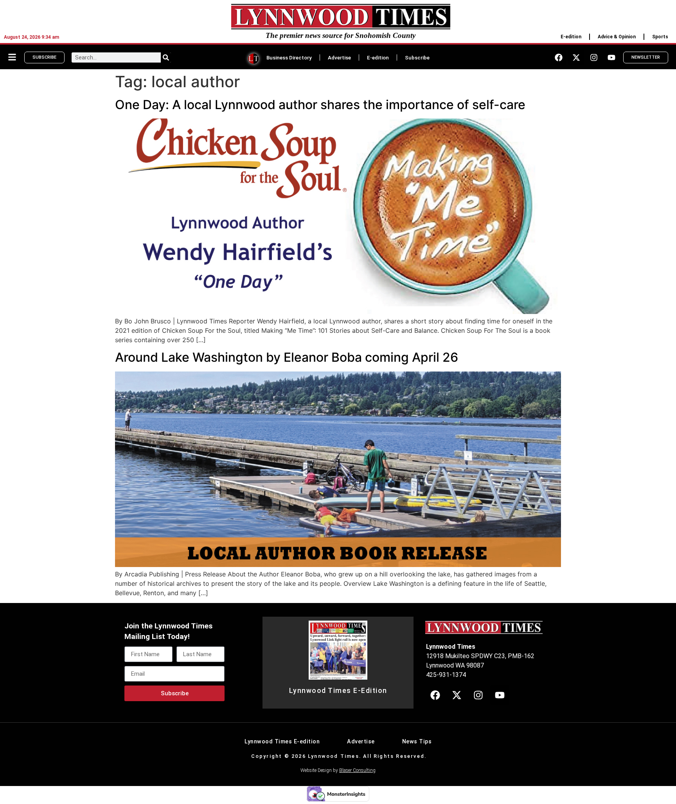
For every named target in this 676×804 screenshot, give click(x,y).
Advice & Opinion (617, 36)
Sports (660, 36)
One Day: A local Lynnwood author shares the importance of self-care (320, 104)
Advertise (339, 57)
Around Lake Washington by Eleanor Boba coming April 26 (286, 357)
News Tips (417, 741)
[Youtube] (611, 57)
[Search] (166, 57)
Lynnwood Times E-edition (282, 741)
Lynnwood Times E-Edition (338, 691)
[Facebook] (558, 57)
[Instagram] (594, 57)
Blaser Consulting (357, 770)
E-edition (571, 36)
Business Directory (289, 57)
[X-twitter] (576, 57)
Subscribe (417, 57)
